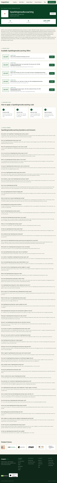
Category (15, 2)
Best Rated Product (31, 462)
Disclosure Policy (51, 463)
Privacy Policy (50, 462)
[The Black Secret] (32, 447)
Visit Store (53, 13)
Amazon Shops (29, 2)
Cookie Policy (50, 465)
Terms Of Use (50, 460)
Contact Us (40, 462)
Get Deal (51, 56)
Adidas (19, 469)
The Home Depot (21, 461)
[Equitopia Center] (13, 447)
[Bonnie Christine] (42, 447)
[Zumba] (22, 447)
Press (39, 465)
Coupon (5, 2)
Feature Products (38, 2)
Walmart (19, 462)
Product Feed (30, 460)
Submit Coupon (52, 2)
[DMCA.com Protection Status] (4, 475)
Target (19, 464)
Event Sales (21, 2)
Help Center (40, 463)
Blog (45, 2)
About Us (39, 460)
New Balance (20, 466)
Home (2, 8)
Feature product (31, 463)
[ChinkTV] (52, 447)
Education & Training (7, 8)
